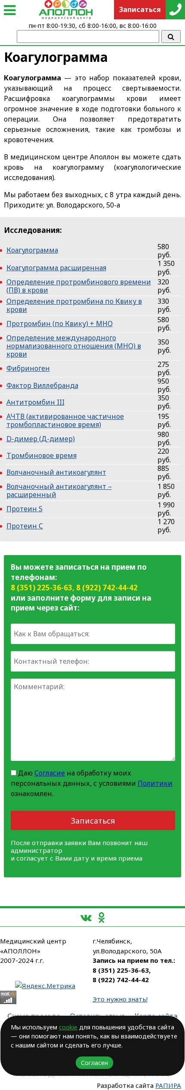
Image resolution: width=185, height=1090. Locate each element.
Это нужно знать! (120, 999)
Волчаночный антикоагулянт (56, 472)
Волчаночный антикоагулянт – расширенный (59, 490)
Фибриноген (28, 368)
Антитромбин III (35, 402)
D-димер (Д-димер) (40, 438)
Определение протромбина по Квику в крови (74, 305)
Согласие (49, 773)
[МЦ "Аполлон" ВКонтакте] (86, 917)
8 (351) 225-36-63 (41, 587)
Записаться (93, 820)
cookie (68, 1027)
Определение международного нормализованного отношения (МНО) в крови (73, 346)
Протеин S (24, 508)
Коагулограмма (32, 250)
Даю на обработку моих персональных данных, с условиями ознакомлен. (92, 783)
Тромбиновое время (41, 455)
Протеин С (24, 526)
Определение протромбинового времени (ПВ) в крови (78, 286)
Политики (155, 783)
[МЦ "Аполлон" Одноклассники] (101, 917)
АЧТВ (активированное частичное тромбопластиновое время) (65, 420)
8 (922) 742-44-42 (107, 587)
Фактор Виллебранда (42, 385)
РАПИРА (168, 1085)
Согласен (94, 1063)
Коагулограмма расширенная (56, 267)
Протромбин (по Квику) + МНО (59, 323)
